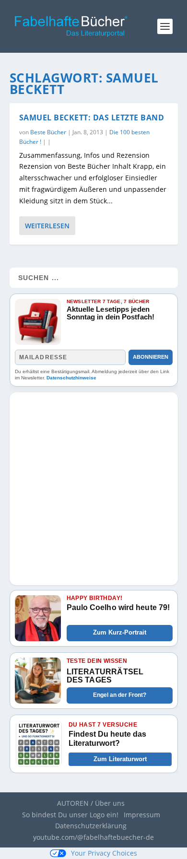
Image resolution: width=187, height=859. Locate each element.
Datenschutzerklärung (91, 825)
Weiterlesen (47, 225)
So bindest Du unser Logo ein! (70, 814)
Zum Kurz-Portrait (119, 632)
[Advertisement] (93, 485)
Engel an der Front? (119, 695)
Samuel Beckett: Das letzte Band (91, 117)
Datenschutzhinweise (71, 377)
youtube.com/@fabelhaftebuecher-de (93, 837)
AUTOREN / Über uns (91, 803)
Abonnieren (150, 357)
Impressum (142, 814)
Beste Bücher (48, 132)
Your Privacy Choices (104, 853)
